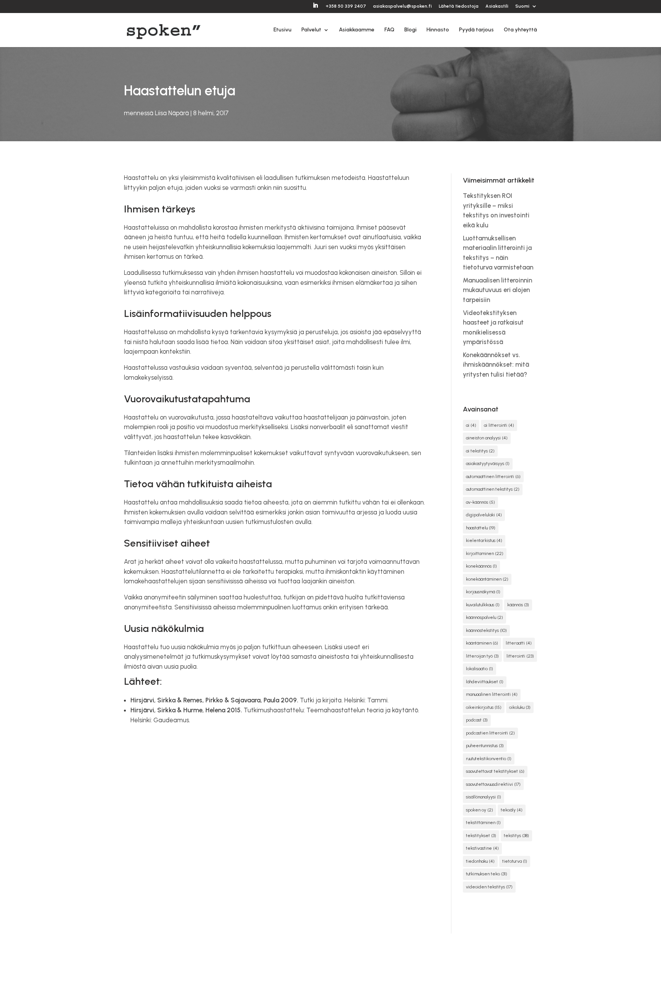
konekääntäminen (487, 579)
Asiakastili (496, 6)
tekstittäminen (483, 822)
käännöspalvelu (484, 617)
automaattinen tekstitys (492, 489)
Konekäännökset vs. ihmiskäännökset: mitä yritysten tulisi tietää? (496, 364)
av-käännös (480, 502)
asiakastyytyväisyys (488, 463)
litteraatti (519, 643)
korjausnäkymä (483, 591)
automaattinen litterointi (493, 476)
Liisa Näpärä (172, 113)
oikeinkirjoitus (483, 707)
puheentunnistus (485, 745)
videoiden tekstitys (489, 887)
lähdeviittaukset (484, 681)
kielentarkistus (484, 540)
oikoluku (520, 707)
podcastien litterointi (490, 733)
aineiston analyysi (487, 438)
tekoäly (512, 810)
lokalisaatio (479, 668)
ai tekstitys (480, 451)
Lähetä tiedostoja (459, 6)
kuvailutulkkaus (483, 604)
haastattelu (480, 528)
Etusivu (282, 30)
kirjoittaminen (484, 553)
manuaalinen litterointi (492, 694)
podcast (477, 720)
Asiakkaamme (356, 30)
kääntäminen (482, 643)
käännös (518, 604)
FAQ (389, 30)
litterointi (520, 656)
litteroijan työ (482, 656)
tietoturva (514, 861)
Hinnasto (438, 30)
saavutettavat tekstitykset (495, 771)
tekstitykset (481, 835)
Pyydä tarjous (476, 30)
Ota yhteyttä (520, 30)
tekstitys (516, 835)
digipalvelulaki (484, 514)
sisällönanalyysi (483, 797)
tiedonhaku (480, 861)
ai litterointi (499, 425)
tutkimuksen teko (486, 874)
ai (471, 425)
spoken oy (479, 810)
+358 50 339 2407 (346, 6)
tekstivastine (482, 848)
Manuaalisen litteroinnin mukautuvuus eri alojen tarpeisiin (497, 290)
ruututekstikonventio (488, 758)
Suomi (522, 6)
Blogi (410, 30)
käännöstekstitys (486, 630)
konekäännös (481, 566)
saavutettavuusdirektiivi (493, 784)
